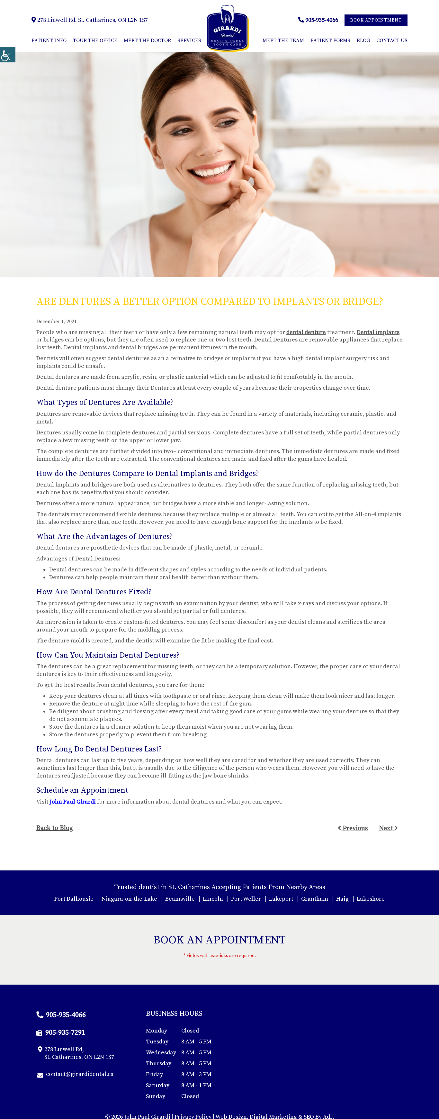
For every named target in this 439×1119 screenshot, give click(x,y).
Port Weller (246, 899)
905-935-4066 (321, 20)
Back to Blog (54, 828)
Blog (363, 40)
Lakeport (281, 899)
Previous (354, 828)
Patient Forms (330, 40)
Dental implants (378, 332)
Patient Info (49, 40)
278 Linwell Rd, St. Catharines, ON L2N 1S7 (92, 20)
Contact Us (392, 40)
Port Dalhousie (74, 899)
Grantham (314, 899)
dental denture (306, 332)
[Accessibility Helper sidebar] (7, 54)
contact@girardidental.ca (80, 1074)
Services (189, 40)
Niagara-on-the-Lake (129, 899)
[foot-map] (329, 1058)
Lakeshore (371, 899)
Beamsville (180, 899)
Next (387, 828)
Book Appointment (376, 20)
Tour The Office (95, 40)
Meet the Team (283, 40)
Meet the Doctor (147, 40)
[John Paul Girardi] (228, 28)
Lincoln (213, 899)
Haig (342, 899)
